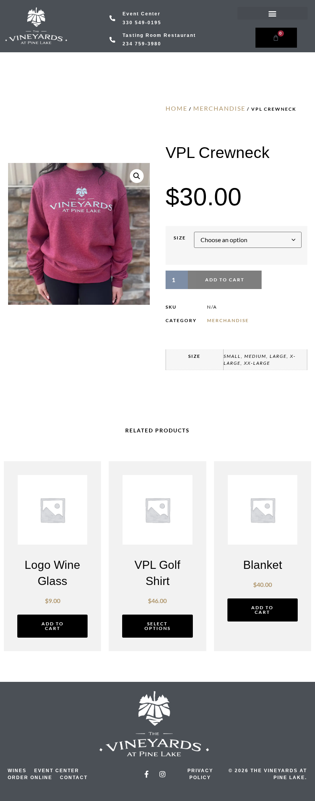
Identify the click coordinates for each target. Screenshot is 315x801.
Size (180, 238)
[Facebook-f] (147, 774)
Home (176, 108)
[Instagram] (162, 774)
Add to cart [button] (52, 626)
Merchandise (219, 108)
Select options (157, 626)
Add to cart (224, 280)
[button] (272, 13)
